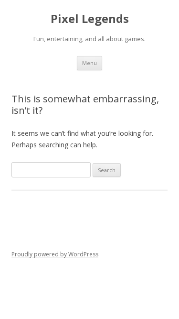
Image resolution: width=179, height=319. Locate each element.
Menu (89, 62)
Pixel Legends (90, 18)
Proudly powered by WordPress (54, 254)
